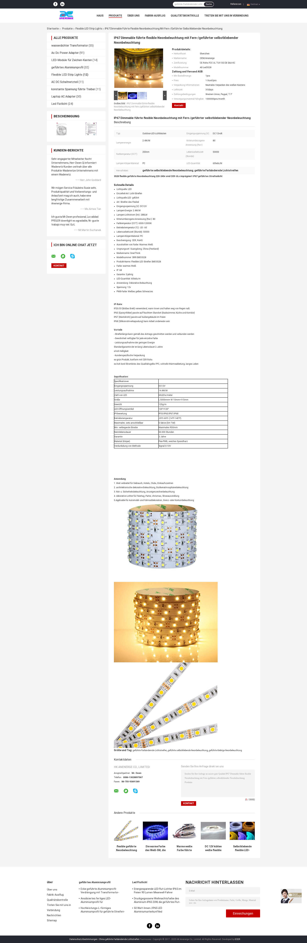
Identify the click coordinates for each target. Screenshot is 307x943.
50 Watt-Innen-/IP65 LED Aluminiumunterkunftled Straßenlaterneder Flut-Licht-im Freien (156, 910)
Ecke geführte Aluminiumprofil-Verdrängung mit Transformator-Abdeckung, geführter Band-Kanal (100, 891)
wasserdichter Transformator (69, 45)
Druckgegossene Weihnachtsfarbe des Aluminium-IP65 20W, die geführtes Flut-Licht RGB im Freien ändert (157, 900)
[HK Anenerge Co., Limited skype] (74, 256)
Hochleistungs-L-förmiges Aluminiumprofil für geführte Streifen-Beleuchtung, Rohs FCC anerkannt (103, 910)
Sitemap (52, 920)
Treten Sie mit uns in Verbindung (226, 15)
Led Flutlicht (59, 103)
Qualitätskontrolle (185, 15)
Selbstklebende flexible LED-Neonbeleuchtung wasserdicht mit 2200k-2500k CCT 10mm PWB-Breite (242, 848)
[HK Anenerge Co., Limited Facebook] (55, 4)
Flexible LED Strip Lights (89, 28)
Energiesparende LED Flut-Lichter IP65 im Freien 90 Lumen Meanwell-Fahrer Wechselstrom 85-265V (157, 891)
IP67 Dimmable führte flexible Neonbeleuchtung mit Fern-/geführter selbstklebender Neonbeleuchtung (139, 106)
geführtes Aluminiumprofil (67, 67)
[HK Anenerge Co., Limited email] (55, 256)
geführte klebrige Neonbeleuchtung (225, 750)
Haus (100, 15)
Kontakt (178, 105)
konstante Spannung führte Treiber (73, 89)
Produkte (115, 15)
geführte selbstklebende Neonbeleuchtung (188, 750)
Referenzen (235, 4)
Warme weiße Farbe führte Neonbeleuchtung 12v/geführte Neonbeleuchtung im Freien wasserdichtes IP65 (184, 848)
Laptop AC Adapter (63, 96)
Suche (209, 4)
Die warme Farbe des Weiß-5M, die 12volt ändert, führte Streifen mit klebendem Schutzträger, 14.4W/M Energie (155, 848)
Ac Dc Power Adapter (65, 52)
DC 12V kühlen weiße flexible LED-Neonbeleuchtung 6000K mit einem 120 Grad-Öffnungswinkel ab (213, 848)
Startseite (53, 28)
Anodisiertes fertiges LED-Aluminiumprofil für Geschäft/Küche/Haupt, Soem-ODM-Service (102, 900)
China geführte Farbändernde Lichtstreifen (119, 939)
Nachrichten (54, 915)
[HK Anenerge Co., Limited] (66, 15)
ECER (237, 939)
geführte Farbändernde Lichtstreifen (150, 750)
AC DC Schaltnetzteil (64, 82)
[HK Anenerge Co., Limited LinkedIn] (62, 4)
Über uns (133, 15)
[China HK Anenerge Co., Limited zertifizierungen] (61, 128)
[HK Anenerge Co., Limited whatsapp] (65, 256)
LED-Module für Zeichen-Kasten (71, 60)
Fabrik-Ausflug (155, 15)
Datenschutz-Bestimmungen (83, 939)
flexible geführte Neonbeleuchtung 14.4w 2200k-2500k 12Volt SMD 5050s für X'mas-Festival (126, 848)
